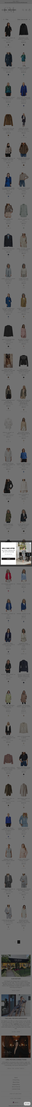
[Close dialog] (30, 543)
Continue (8, 558)
